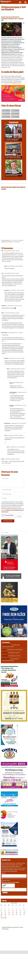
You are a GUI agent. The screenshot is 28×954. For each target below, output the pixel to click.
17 (5, 912)
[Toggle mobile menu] (20, 2)
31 (5, 916)
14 (20, 911)
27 (16, 914)
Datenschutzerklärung (14, 878)
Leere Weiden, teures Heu (14, 652)
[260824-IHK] (13, 160)
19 (12, 912)
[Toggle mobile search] (25, 2)
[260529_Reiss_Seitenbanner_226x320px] (9, 823)
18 (9, 912)
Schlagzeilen (10, 241)
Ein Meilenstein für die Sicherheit (14, 649)
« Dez (2, 918)
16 (1, 912)
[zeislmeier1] (9, 850)
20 (16, 912)
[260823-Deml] (13, 125)
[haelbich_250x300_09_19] (9, 667)
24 (5, 914)
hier (16, 871)
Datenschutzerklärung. (6, 508)
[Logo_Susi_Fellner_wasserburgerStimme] (9, 792)
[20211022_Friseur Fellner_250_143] (9, 810)
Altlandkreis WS (4, 241)
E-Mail (3, 873)
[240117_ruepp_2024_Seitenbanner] (9, 582)
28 (20, 914)
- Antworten (17, 250)
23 (1, 914)
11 (9, 911)
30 (1, 916)
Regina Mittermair (6, 240)
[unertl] (9, 749)
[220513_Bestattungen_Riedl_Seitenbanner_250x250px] (14, 762)
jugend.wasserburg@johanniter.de (13, 82)
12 (12, 911)
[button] (6, 110)
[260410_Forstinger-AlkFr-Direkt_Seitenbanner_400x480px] (14, 690)
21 (20, 912)
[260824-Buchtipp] (13, 142)
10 (5, 911)
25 (9, 914)
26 (12, 914)
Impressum (16, 927)
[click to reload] (8, 885)
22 (24, 912)
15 (24, 911)
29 (24, 914)
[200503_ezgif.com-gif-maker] (9, 725)
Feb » (5, 918)
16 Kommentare (17, 241)
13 (16, 911)
